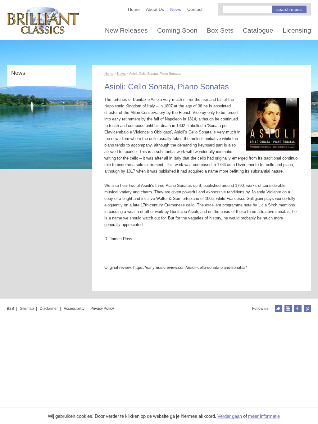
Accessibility (74, 308)
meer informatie (264, 416)
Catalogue (258, 30)
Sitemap (27, 308)
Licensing (297, 30)
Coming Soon (177, 30)
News (175, 9)
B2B (10, 308)
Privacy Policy (102, 308)
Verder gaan (229, 416)
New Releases (126, 30)
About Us (155, 9)
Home (134, 9)
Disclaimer (49, 308)
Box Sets (220, 30)
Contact (194, 9)
